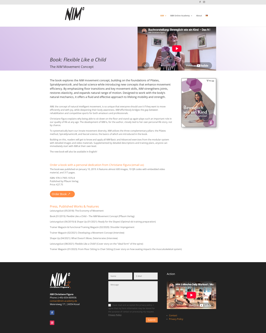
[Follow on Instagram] (52, 323)
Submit (151, 319)
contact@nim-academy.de (63, 300)
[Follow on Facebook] (52, 312)
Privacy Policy (115, 315)
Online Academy (180, 16)
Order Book (59, 194)
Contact (173, 315)
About (199, 16)
